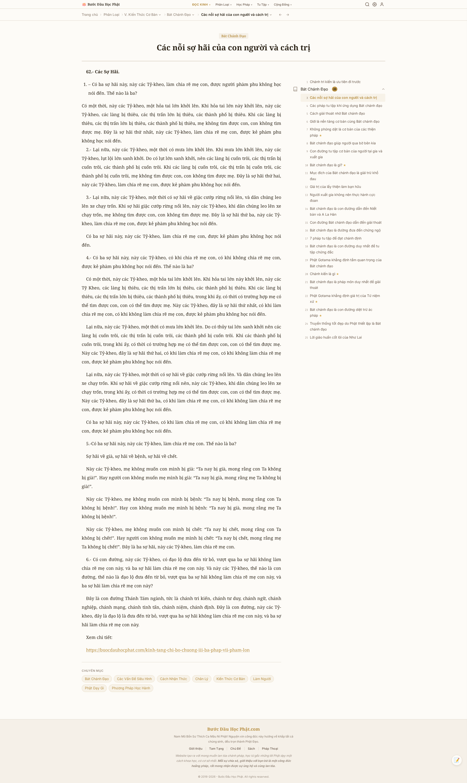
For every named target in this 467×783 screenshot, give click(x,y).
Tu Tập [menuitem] (263, 4)
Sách (251, 748)
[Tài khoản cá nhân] (381, 4)
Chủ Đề (235, 748)
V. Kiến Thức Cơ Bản (140, 14)
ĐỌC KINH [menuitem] (201, 4)
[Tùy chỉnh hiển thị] (374, 4)
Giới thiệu (195, 748)
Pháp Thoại (270, 748)
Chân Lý (201, 679)
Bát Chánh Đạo (179, 14)
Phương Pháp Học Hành (131, 688)
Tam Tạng (216, 748)
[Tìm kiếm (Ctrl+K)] (367, 4)
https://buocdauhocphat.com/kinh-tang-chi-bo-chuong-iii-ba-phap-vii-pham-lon (168, 650)
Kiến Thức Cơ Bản (230, 679)
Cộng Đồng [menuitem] (283, 4)
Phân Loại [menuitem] (224, 4)
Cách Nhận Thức (173, 679)
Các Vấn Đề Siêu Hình (134, 679)
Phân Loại (111, 14)
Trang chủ (90, 14)
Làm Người (262, 679)
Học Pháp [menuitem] (244, 4)
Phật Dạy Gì (94, 688)
